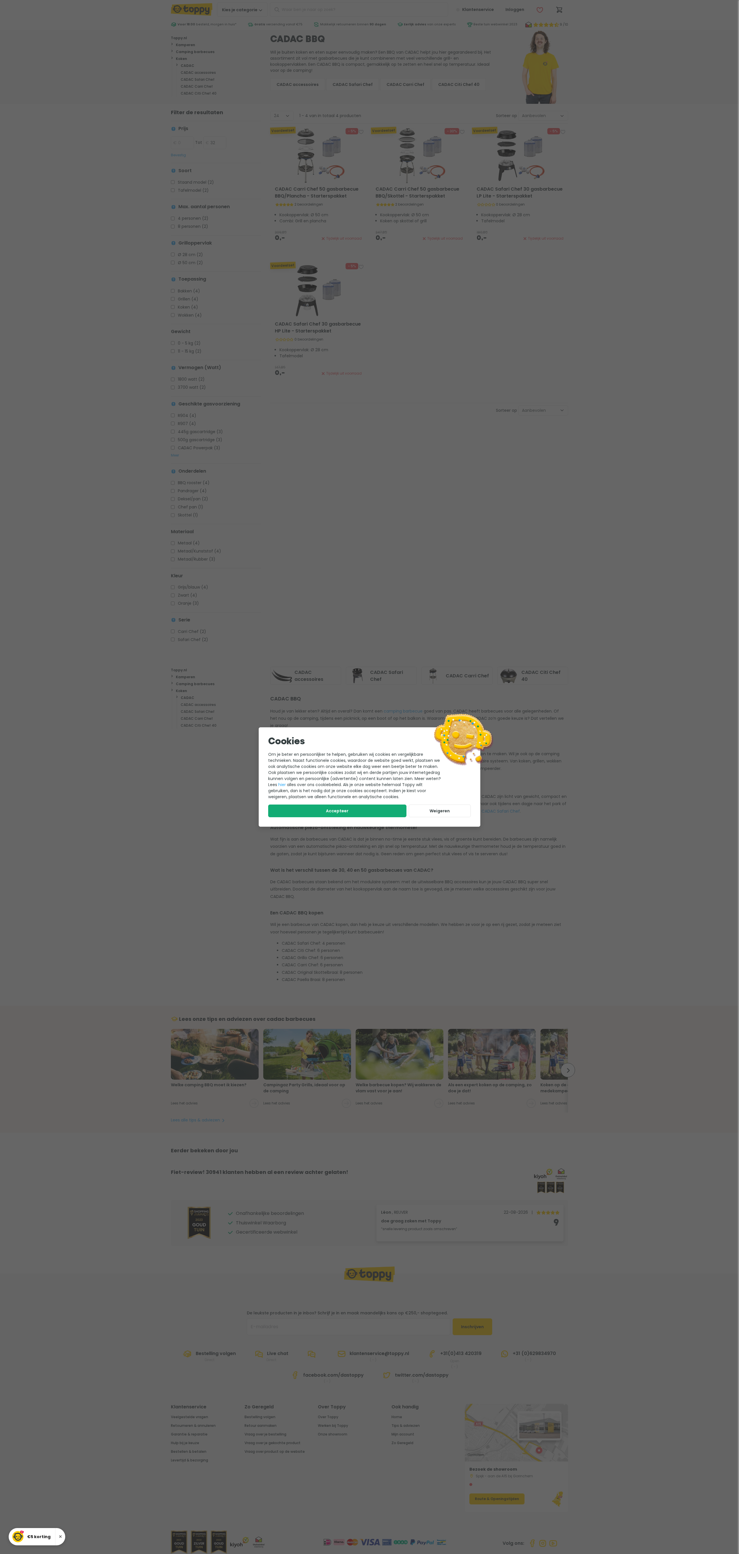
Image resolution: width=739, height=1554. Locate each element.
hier (282, 785)
